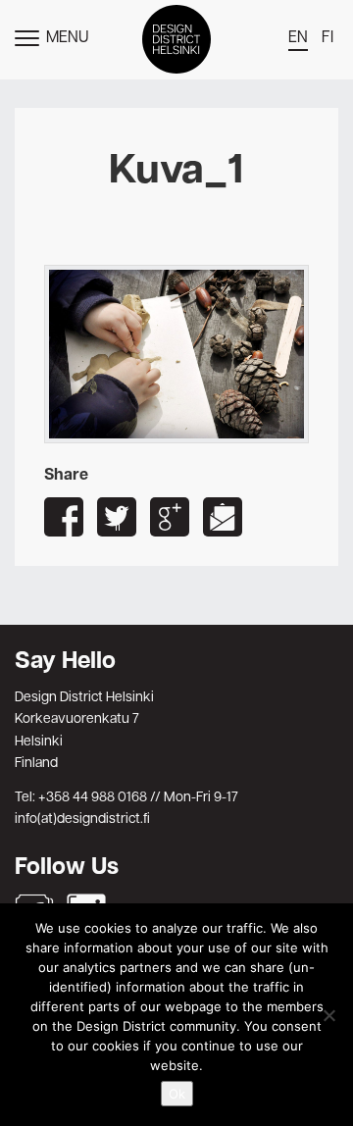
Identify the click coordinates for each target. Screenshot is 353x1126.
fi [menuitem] (327, 38)
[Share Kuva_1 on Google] (169, 517)
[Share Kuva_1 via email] (222, 517)
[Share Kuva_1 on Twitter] (116, 517)
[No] (328, 1015)
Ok (177, 1093)
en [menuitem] (298, 38)
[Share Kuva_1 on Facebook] (63, 517)
